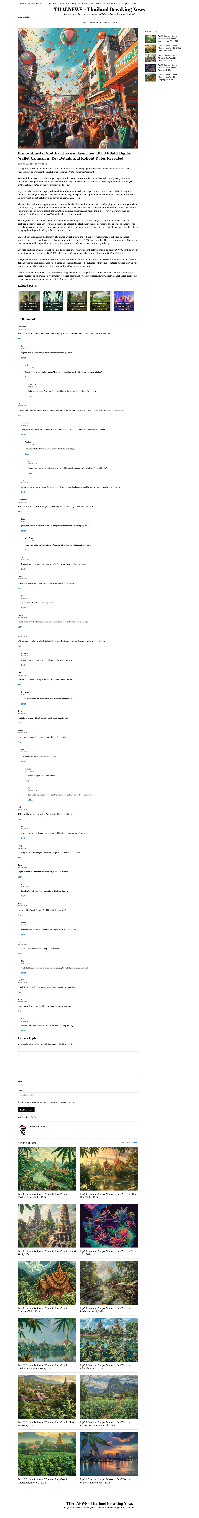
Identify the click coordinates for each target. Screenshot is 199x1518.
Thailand (34, 1117)
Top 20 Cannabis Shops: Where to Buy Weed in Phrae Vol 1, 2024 (108, 1252)
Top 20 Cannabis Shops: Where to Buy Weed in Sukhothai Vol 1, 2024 (105, 1367)
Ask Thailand (82, 4)
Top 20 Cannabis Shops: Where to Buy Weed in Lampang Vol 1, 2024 (43, 1309)
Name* (20, 1081)
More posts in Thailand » (129, 1143)
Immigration (95, 22)
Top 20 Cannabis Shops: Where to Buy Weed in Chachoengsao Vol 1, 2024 (43, 1481)
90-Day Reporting (35, 4)
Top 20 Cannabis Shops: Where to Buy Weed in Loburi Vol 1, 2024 (47, 1252)
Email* (20, 1091)
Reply (20, 338)
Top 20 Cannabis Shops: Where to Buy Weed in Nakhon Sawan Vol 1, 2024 (43, 1195)
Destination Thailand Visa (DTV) (116, 4)
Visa (84, 22)
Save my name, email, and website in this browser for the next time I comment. (48, 1102)
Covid (106, 22)
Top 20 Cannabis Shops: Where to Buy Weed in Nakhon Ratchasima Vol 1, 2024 (43, 1367)
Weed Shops (95, 4)
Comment (21, 1050)
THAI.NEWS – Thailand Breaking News (99, 9)
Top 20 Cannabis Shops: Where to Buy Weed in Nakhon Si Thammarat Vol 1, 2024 (105, 1424)
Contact (134, 4)
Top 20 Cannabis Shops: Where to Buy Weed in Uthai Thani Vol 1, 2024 (108, 1195)
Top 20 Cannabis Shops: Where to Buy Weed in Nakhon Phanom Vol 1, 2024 (105, 1481)
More (114, 22)
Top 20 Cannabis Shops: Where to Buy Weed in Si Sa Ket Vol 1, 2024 (46, 1424)
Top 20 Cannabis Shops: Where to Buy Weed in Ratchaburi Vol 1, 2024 (105, 1309)
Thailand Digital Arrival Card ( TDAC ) (60, 4)
